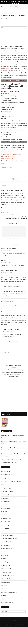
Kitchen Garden (6, 528)
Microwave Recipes (7, 535)
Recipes (4, 552)
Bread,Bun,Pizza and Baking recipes (11, 481)
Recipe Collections (7, 548)
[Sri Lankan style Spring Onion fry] (14, 234)
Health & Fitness (19, 1)
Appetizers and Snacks (8, 474)
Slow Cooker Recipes (8, 578)
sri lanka (4, 585)
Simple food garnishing (8, 575)
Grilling (4, 515)
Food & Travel (11, 1)
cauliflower (4, 167)
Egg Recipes (5, 498)
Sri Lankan (3, 13)
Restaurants (5, 555)
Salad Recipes (6, 565)
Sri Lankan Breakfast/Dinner (10, 592)
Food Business (6, 508)
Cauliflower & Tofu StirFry (8, 156)
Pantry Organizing (7, 542)
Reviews (25, 1)
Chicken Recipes (6, 488)
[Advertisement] (14, 22)
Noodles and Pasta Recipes (9, 538)
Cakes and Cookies (7, 484)
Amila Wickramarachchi (11, 287)
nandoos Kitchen (7, 301)
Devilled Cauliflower (6, 152)
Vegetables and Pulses (11, 13)
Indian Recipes (6, 521)
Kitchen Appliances (7, 525)
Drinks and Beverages (8, 495)
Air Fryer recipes (6, 471)
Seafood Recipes (6, 572)
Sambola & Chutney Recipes (9, 568)
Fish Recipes (5, 501)
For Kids (4, 511)
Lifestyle (4, 531)
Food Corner (9, 624)
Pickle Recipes (6, 545)
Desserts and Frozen (7, 491)
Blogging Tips (4, 1)
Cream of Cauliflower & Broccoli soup (11, 154)
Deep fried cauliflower (7, 158)
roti (23, 72)
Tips (3, 599)
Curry (11, 167)
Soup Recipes (6, 582)
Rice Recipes (5, 562)
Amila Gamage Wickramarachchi (11, 17)
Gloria (3, 260)
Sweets (4, 595)
